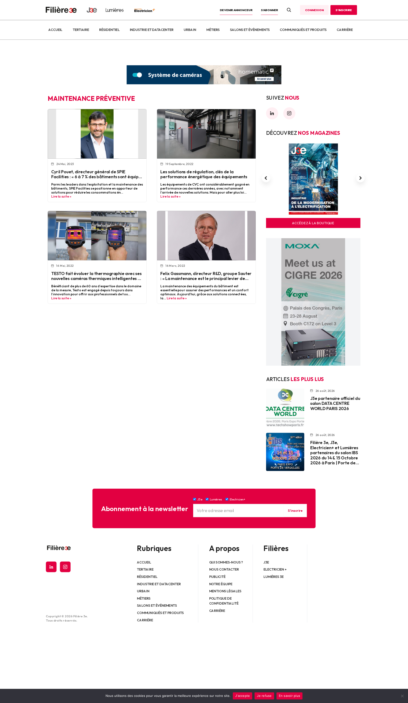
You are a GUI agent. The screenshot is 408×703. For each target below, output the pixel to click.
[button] (266, 178)
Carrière (345, 30)
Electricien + (275, 569)
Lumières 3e (274, 577)
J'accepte (242, 696)
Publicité (217, 577)
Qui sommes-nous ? (226, 562)
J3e (266, 562)
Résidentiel (109, 30)
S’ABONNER (269, 10)
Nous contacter (224, 569)
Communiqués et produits (303, 30)
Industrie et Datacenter (152, 30)
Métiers (213, 30)
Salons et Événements (250, 30)
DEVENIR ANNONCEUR (236, 10)
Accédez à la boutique (313, 223)
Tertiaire (81, 30)
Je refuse (264, 696)
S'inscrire (295, 510)
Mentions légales (225, 591)
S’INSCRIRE (344, 10)
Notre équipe (221, 584)
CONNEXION (314, 10)
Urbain (190, 30)
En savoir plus (289, 696)
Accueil (55, 30)
